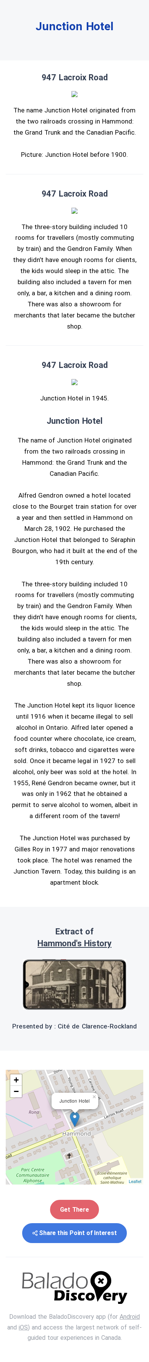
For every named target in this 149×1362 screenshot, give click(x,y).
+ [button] (16, 1080)
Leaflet (135, 1181)
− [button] (16, 1091)
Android (130, 1316)
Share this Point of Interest (78, 1233)
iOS (23, 1327)
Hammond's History (74, 943)
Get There (74, 1209)
